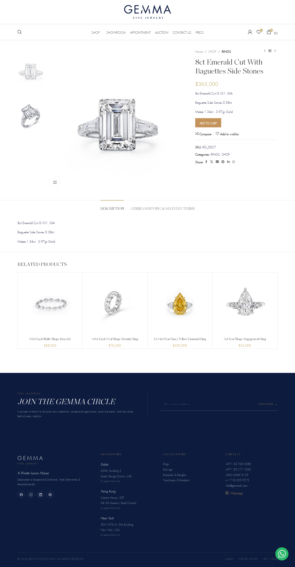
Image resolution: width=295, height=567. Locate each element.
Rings (166, 463)
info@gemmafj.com (236, 485)
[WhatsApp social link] (233, 161)
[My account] (250, 32)
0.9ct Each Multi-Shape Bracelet (50, 339)
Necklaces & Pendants (176, 479)
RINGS (226, 51)
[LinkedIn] (40, 494)
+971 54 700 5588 (238, 463)
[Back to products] (270, 51)
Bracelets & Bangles (174, 474)
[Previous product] (264, 51)
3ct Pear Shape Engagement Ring (245, 339)
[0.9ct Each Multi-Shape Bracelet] (50, 305)
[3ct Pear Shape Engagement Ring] (245, 305)
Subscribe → (268, 403)
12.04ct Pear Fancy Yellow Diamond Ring (180, 339)
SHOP (212, 51)
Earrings (168, 469)
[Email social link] (217, 161)
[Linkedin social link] (228, 161)
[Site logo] (148, 11)
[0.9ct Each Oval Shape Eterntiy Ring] (115, 305)
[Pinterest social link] (223, 161)
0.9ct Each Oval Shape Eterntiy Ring (115, 339)
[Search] (19, 32)
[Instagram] (31, 494)
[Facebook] (21, 494)
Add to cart (208, 122)
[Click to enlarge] (55, 182)
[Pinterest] (50, 494)
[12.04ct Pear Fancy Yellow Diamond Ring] (180, 305)
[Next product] (275, 51)
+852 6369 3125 (237, 474)
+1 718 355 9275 (237, 479)
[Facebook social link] (206, 161)
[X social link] (211, 161)
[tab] (112, 206)
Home (199, 51)
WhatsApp (236, 492)
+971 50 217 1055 (238, 469)
